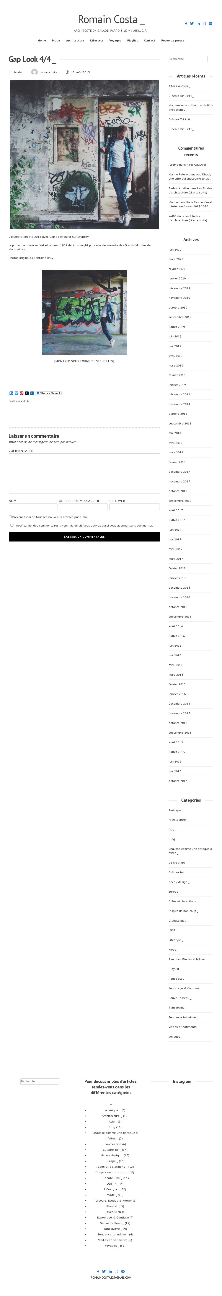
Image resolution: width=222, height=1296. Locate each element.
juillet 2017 (177, 520)
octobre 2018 (178, 414)
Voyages (115, 40)
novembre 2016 (179, 597)
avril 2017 (176, 549)
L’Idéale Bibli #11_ (181, 96)
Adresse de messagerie (79, 501)
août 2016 (176, 626)
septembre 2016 (180, 617)
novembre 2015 (179, 713)
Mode (56, 40)
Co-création (177, 863)
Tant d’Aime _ (178, 1007)
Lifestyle (96, 40)
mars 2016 (176, 675)
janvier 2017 (177, 578)
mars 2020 (176, 259)
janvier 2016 (177, 694)
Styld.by (83, 237)
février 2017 (177, 568)
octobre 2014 (178, 781)
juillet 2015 (177, 752)
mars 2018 (176, 452)
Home (42, 40)
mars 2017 (176, 559)
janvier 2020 (177, 278)
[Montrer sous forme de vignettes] (84, 361)
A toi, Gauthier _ (179, 86)
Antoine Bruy (44, 258)
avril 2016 (176, 665)
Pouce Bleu (176, 979)
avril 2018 (176, 443)
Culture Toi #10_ (180, 119)
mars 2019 (176, 365)
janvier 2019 (177, 385)
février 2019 (177, 375)
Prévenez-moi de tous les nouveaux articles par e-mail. (50, 517)
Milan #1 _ (46, 415)
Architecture (75, 40)
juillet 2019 (177, 327)
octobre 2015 (178, 723)
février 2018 (177, 462)
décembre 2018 (179, 394)
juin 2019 (175, 336)
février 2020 (177, 269)
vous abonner (119, 525)
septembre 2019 (180, 317)
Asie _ (172, 829)
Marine (173, 202)
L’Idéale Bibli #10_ (181, 129)
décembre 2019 (179, 288)
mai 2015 (175, 771)
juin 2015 (175, 761)
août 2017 (176, 510)
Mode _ (19, 72)
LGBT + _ (174, 930)
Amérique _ (176, 810)
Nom (12, 501)
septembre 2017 (180, 501)
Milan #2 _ (123, 415)
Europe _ (174, 891)
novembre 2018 (179, 404)
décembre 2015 (179, 703)
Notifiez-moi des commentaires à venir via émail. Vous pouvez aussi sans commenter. (84, 525)
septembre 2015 (180, 733)
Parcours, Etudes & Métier (187, 959)
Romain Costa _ (111, 19)
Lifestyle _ (176, 940)
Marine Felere (178, 174)
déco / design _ (179, 882)
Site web (117, 501)
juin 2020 (175, 249)
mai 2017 (175, 539)
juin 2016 (175, 645)
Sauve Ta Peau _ (180, 998)
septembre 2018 (180, 423)
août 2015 (176, 742)
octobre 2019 (178, 307)
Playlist (132, 40)
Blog (172, 839)
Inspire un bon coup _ (183, 911)
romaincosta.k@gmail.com (111, 1277)
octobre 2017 (178, 491)
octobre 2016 (178, 607)
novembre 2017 (179, 481)
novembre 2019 (179, 298)
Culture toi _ (177, 872)
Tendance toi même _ (183, 1017)
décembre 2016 (179, 587)
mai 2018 (175, 433)
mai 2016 (175, 655)
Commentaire (21, 451)
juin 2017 (175, 530)
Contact (149, 40)
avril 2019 (176, 356)
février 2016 (177, 684)
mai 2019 (175, 346)
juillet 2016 (177, 636)
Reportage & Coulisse (184, 988)
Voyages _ (175, 1036)
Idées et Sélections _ (183, 901)
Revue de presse (172, 40)
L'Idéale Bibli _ (178, 921)
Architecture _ (178, 820)
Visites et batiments (183, 1027)
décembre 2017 (179, 472)
